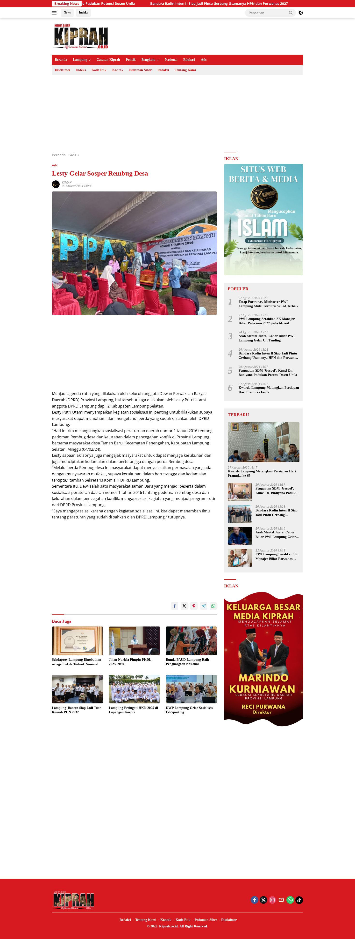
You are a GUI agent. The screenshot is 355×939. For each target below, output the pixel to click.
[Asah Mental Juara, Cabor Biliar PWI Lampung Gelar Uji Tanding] (240, 536)
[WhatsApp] (290, 900)
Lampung (80, 59)
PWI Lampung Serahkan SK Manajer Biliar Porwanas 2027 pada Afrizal (267, 321)
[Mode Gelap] (300, 13)
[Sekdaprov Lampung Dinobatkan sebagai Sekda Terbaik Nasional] (77, 640)
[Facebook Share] (174, 606)
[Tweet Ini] (184, 606)
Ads (203, 59)
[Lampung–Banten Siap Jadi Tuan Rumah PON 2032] (77, 689)
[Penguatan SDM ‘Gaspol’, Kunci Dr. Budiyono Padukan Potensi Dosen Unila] (240, 492)
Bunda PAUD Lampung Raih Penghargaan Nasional (187, 662)
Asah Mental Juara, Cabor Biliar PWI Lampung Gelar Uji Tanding (267, 338)
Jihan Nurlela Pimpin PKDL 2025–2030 (130, 662)
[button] (291, 12)
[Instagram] (272, 900)
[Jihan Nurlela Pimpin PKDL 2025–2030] (134, 640)
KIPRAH (66, 182)
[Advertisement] (177, 114)
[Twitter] (263, 900)
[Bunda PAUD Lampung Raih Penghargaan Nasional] (191, 640)
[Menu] (55, 13)
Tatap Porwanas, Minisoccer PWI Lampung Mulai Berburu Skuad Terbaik (268, 304)
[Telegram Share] (203, 606)
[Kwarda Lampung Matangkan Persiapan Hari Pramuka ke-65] (263, 442)
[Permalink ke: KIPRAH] (56, 184)
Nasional (171, 59)
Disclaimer (62, 70)
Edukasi (189, 59)
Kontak (117, 70)
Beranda (61, 59)
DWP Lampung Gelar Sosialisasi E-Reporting (189, 710)
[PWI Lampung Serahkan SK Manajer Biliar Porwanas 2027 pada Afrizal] (240, 558)
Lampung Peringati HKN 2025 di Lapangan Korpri (133, 710)
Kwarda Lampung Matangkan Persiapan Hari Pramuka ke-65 (269, 390)
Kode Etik (99, 70)
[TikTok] (299, 900)
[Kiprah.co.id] (81, 36)
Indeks (83, 12)
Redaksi (163, 70)
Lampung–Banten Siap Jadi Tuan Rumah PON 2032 (76, 710)
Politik (131, 59)
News (67, 12)
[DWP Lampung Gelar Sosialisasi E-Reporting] (191, 689)
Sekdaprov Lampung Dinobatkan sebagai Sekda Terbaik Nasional (76, 662)
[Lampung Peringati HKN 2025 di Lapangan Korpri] (134, 689)
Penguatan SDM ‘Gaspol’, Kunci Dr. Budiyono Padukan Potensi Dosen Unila (268, 373)
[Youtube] (281, 900)
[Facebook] (254, 900)
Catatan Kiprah (108, 59)
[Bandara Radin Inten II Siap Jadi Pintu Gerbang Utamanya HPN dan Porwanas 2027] (240, 514)
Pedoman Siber (140, 70)
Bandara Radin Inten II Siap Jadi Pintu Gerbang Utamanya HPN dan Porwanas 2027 (182, 3)
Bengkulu (149, 59)
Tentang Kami (185, 70)
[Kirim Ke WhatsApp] (213, 606)
